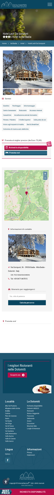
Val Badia (13, 43)
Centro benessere (9, 110)
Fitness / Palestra (9, 120)
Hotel (22, 43)
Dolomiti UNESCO (33, 408)
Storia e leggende (33, 413)
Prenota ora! (14, 153)
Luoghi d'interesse (33, 428)
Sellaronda (30, 418)
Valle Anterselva (11, 434)
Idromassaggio (29, 106)
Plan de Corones (11, 416)
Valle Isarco (9, 441)
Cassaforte (7, 115)
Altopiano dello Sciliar (12, 408)
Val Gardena (9, 431)
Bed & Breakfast (33, 124)
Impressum (31, 455)
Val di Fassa (9, 426)
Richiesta (32, 492)
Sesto (7, 418)
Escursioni (30, 423)
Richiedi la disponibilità (18, 148)
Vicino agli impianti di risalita (13, 124)
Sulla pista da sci (40, 120)
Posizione (30, 416)
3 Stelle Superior (25, 120)
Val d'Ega (8, 423)
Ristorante (22, 110)
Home (4, 43)
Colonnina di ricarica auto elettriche (16, 129)
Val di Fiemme (10, 428)
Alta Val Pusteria (11, 406)
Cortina (7, 413)
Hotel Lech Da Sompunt (36, 43)
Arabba (7, 411)
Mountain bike (32, 426)
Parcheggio (16, 106)
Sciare (29, 421)
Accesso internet (36, 110)
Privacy (29, 452)
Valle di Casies (10, 439)
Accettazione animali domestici (25, 115)
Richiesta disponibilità (34, 406)
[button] (49, 69)
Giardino (6, 106)
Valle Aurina (9, 436)
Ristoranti (30, 411)
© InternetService (22, 483)
